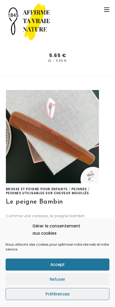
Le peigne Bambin (34, 202)
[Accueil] (49, 60)
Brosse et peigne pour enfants (37, 189)
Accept (57, 264)
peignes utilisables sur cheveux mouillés (47, 193)
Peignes (79, 189)
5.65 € (61, 60)
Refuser (57, 279)
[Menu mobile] (106, 10)
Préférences (57, 294)
